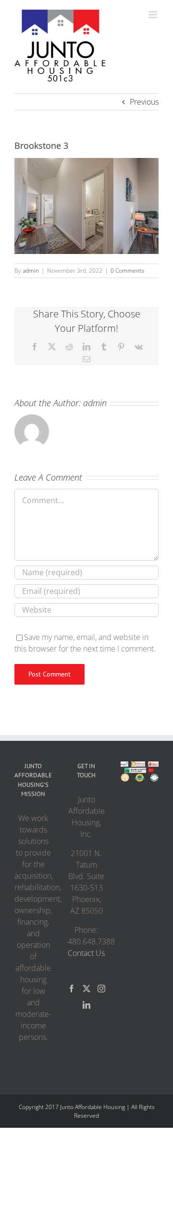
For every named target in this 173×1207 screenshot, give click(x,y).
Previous (144, 102)
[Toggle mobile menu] (153, 15)
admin (31, 270)
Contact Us (86, 953)
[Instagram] (101, 988)
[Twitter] (86, 988)
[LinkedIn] (86, 1005)
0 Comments (127, 270)
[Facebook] (71, 988)
